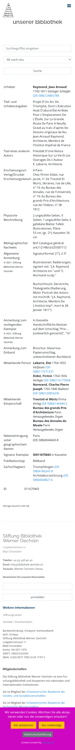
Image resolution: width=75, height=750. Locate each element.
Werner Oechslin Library (28, 568)
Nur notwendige (52, 725)
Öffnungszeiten (12, 614)
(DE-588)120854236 (46, 393)
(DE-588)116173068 (57, 380)
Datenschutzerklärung (37, 734)
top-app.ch (48, 742)
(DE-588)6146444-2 (54, 404)
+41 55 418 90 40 (23, 560)
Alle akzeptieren (23, 725)
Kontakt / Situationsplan (17, 621)
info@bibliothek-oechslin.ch (27, 564)
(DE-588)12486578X (46, 96)
